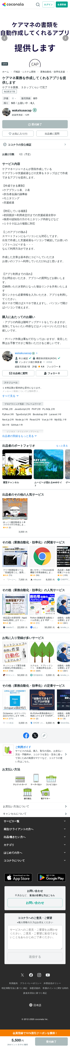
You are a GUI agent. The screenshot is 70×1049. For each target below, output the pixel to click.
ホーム (5, 71)
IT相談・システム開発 (25, 71)
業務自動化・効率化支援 (52, 71)
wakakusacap (23, 353)
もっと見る (62, 445)
